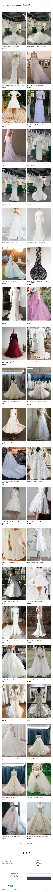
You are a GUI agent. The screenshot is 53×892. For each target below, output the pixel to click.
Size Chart (39, 862)
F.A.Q (39, 859)
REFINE (26, 9)
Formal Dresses (14, 875)
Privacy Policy (39, 863)
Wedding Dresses (14, 872)
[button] (30, 282)
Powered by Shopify (14, 889)
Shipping (39, 865)
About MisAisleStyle (14, 876)
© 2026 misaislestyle (6, 889)
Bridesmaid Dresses (14, 873)
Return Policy (39, 860)
